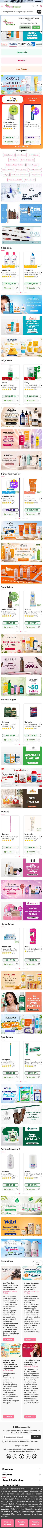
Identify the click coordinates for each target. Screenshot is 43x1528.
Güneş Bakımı (7, 170)
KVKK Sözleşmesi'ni (12, 1441)
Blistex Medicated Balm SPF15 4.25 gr (31, 125)
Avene (27, 496)
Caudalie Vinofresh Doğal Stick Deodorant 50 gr (31, 1175)
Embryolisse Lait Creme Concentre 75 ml (10, 837)
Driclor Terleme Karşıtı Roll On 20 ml (10, 1175)
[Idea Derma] (21, 192)
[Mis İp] (21, 1093)
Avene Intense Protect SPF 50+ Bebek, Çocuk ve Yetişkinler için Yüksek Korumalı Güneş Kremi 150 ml (32, 500)
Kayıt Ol (36, 1437)
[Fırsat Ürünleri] (21, 69)
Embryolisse (7, 834)
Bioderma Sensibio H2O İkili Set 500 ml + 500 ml (9, 274)
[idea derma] (21, 574)
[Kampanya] (21, 52)
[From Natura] (21, 235)
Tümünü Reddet (21, 1523)
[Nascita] (21, 890)
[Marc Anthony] (21, 439)
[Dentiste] (21, 1136)
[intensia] (21, 1)
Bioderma (6, 270)
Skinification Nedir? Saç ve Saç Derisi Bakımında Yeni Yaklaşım (10, 1286)
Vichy (4, 383)
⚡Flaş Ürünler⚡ (12, 99)
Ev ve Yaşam (32, 165)
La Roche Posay (8, 496)
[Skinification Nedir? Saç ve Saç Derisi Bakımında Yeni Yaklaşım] (11, 1273)
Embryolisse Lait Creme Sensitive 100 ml (32, 837)
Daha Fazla (38, 1263)
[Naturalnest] (21, 756)
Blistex (27, 122)
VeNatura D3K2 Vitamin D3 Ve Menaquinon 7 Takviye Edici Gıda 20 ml (32, 725)
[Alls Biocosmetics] (21, 214)
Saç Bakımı (36, 175)
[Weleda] (21, 687)
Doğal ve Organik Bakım (15, 165)
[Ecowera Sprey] (21, 84)
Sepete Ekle (10, 142)
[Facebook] (21, 1458)
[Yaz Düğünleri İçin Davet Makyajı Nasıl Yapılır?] (32, 1350)
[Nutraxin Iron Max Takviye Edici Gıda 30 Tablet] (10, 712)
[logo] (13, 5)
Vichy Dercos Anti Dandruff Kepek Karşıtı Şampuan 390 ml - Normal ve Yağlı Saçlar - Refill (32, 386)
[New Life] (21, 798)
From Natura (8, 122)
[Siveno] (21, 1205)
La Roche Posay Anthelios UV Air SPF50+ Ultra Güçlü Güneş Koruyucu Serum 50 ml (9, 500)
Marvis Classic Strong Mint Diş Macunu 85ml (10, 1063)
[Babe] (21, 553)
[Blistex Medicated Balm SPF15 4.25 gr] (32, 112)
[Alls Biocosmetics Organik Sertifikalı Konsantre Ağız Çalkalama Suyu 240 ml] (33, 1049)
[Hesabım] (37, 6)
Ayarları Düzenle (7, 1523)
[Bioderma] (21, 347)
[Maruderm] (21, 1024)
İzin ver (36, 27)
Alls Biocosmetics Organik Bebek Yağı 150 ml (9, 613)
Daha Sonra (25, 27)
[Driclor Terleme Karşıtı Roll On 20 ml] (10, 1161)
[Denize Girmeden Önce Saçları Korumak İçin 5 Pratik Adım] (32, 1273)
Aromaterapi (34, 155)
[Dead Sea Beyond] (21, 531)
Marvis (5, 1060)
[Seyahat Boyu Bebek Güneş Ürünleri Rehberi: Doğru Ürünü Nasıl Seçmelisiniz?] (11, 1350)
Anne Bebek (21, 155)
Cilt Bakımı (13, 160)
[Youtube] (8, 1458)
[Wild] (21, 1227)
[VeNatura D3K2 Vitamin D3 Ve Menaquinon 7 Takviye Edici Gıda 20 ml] (33, 712)
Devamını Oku (8, 1339)
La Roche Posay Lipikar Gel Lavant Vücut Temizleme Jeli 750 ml (32, 950)
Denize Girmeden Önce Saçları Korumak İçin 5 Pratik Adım (31, 1286)
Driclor (5, 1172)
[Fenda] (21, 461)
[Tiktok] (28, 1458)
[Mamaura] (21, 644)
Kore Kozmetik (35, 170)
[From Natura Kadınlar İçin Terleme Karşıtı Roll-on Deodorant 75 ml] (10, 112)
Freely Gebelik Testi (9, 949)
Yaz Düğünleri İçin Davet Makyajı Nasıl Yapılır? (32, 1362)
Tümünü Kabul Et (35, 1523)
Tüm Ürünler (30, 180)
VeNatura (28, 722)
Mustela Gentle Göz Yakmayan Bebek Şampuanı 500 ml (31, 613)
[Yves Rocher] (21, 1002)
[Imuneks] (21, 777)
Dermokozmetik (27, 160)
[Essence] (21, 911)
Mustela (27, 610)
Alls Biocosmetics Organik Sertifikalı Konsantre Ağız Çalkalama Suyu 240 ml (32, 1063)
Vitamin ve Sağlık (15, 180)
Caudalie (28, 1172)
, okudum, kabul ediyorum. (21, 1441)
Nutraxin (5, 722)
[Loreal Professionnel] (21, 417)
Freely (4, 947)
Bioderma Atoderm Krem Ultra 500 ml (31, 274)
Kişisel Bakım (21, 170)
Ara (39, 12)
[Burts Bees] (21, 980)
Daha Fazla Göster (32, 99)
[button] (10, 92)
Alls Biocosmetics (9, 610)
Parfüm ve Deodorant (20, 175)
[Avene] (21, 326)
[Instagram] (34, 1458)
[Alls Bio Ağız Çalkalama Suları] (21, 1115)
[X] (15, 1458)
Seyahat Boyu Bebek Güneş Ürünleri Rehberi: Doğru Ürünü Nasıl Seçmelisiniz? (10, 1364)
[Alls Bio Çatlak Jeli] (21, 665)
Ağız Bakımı (8, 155)
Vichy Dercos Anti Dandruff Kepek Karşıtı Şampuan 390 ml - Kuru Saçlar (10, 386)
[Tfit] (21, 868)
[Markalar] (21, 60)
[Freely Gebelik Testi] (10, 936)
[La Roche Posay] (21, 304)
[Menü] (2, 6)
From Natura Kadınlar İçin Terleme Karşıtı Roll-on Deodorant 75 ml (10, 125)
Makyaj (5, 175)
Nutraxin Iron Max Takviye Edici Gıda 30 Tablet (9, 725)
